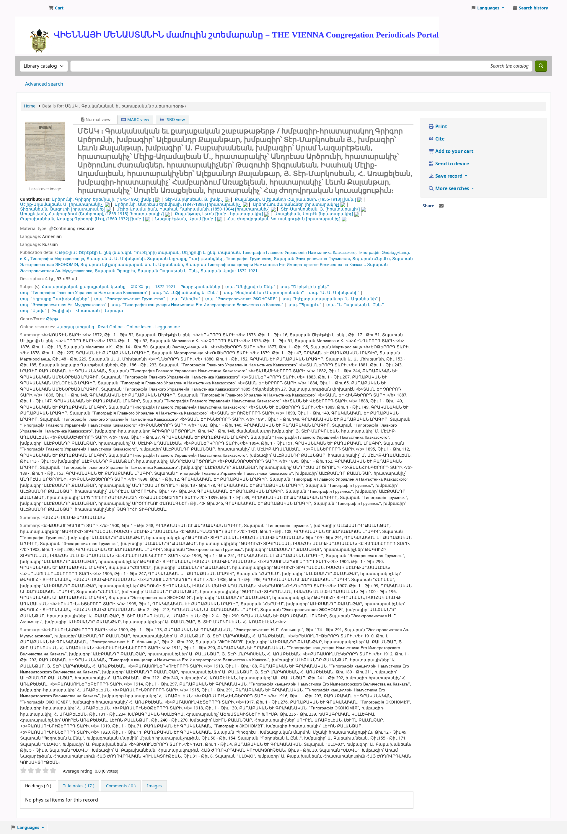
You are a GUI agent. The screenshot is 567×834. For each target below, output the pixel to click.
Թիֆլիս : (69, 252)
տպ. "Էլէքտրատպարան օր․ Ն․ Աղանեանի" (330, 299)
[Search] (541, 66)
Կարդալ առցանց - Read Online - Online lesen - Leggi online (118, 327)
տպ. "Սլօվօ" (33, 311)
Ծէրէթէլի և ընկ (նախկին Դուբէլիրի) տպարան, (130, 252)
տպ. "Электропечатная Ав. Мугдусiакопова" (63, 305)
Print (440, 126)
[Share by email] (441, 206)
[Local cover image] (45, 150)
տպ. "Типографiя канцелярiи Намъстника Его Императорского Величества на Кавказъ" (197, 305)
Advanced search (44, 84)
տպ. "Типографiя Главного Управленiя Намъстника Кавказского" (84, 293)
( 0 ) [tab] (38, 786)
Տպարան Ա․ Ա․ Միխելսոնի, (116, 259)
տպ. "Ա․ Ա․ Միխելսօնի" (334, 293)
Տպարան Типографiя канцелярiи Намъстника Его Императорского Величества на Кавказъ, (275, 265)
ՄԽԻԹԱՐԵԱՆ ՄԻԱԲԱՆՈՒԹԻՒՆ (31, 8)
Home (29, 106)
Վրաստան (88, 311)
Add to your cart (453, 151)
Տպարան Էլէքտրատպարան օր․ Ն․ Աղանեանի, (132, 265)
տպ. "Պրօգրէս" (305, 305)
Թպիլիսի (61, 311)
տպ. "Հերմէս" (185, 299)
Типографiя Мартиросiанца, (57, 259)
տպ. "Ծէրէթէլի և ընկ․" (305, 287)
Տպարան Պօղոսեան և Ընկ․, (168, 271)
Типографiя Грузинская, (249, 259)
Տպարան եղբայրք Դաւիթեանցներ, (186, 259)
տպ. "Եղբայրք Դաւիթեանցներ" (54, 299)
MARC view (137, 120)
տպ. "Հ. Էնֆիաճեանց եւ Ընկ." (186, 293)
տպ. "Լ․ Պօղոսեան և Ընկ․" (355, 305)
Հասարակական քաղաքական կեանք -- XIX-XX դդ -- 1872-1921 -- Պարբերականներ (131, 287)
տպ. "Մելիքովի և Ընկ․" (250, 287)
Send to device (451, 163)
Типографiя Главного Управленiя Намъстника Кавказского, (299, 252)
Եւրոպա (114, 311)
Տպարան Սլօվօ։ (218, 271)
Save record (449, 176)
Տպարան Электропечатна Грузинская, (312, 259)
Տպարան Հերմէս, (371, 259)
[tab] (78, 786)
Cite (439, 139)
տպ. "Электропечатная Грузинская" (129, 299)
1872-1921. (248, 271)
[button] (56, 8)
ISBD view (174, 120)
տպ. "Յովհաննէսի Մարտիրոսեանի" (264, 293)
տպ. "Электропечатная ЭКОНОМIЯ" (241, 299)
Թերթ (52, 319)
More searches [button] (452, 188)
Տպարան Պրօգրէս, (115, 271)
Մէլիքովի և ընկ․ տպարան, (211, 252)
